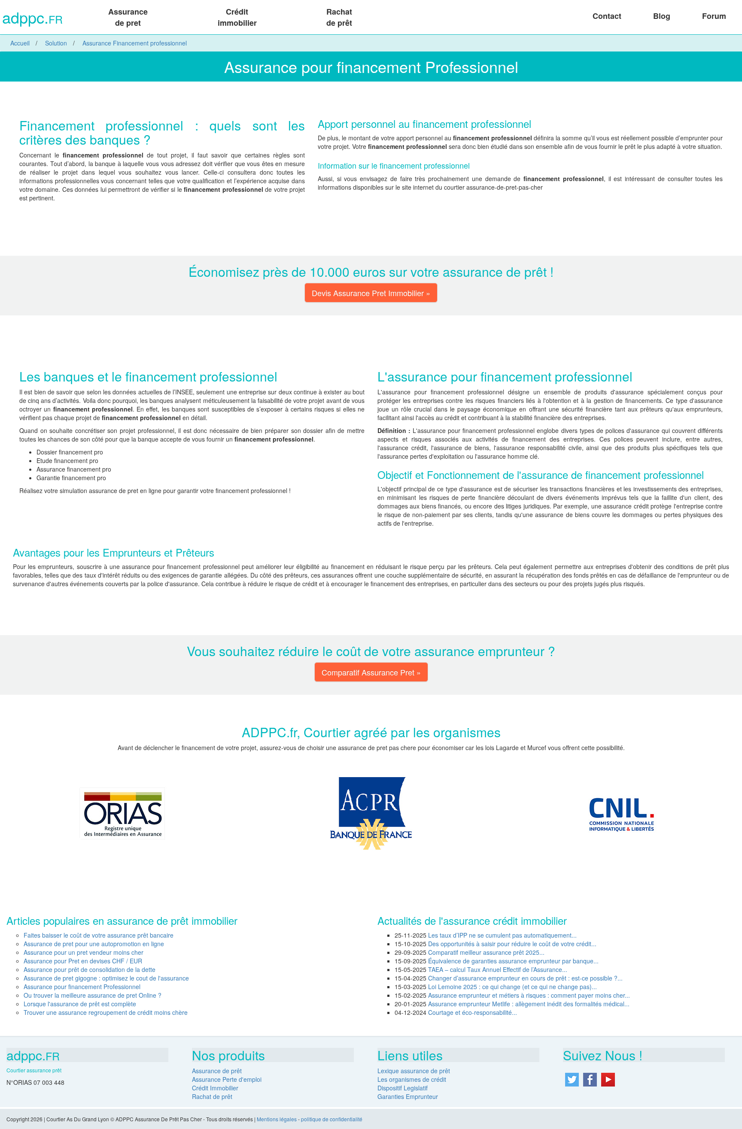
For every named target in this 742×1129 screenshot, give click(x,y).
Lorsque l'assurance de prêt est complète (80, 1003)
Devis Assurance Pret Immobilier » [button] (371, 292)
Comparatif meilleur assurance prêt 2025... (486, 952)
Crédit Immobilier (215, 1088)
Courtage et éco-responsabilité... (472, 1012)
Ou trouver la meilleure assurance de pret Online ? (92, 995)
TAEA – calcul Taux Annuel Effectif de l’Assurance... (497, 969)
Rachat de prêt (339, 17)
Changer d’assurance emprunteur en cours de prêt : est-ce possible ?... (525, 978)
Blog (661, 15)
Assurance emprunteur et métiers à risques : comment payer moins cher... (529, 995)
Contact (607, 15)
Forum (714, 15)
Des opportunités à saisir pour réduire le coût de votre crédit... (512, 943)
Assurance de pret (128, 17)
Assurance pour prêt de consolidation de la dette (89, 969)
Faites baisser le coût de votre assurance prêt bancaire (98, 935)
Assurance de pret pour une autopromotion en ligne (94, 943)
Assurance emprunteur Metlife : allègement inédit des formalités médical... (528, 1003)
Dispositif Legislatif (402, 1088)
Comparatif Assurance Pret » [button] (371, 672)
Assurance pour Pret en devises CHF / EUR (83, 960)
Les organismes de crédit (411, 1079)
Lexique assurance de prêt (413, 1070)
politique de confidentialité (331, 1119)
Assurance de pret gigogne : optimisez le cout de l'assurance (106, 978)
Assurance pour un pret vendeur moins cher (83, 952)
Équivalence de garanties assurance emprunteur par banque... (513, 960)
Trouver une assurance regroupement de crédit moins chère (106, 1012)
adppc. (32, 18)
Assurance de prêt (217, 1070)
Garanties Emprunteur (407, 1096)
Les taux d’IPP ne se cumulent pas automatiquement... (502, 935)
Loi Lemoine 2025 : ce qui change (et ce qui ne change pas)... (512, 986)
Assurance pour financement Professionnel (82, 986)
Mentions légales (277, 1119)
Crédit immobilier (237, 17)
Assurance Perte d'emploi (227, 1079)
